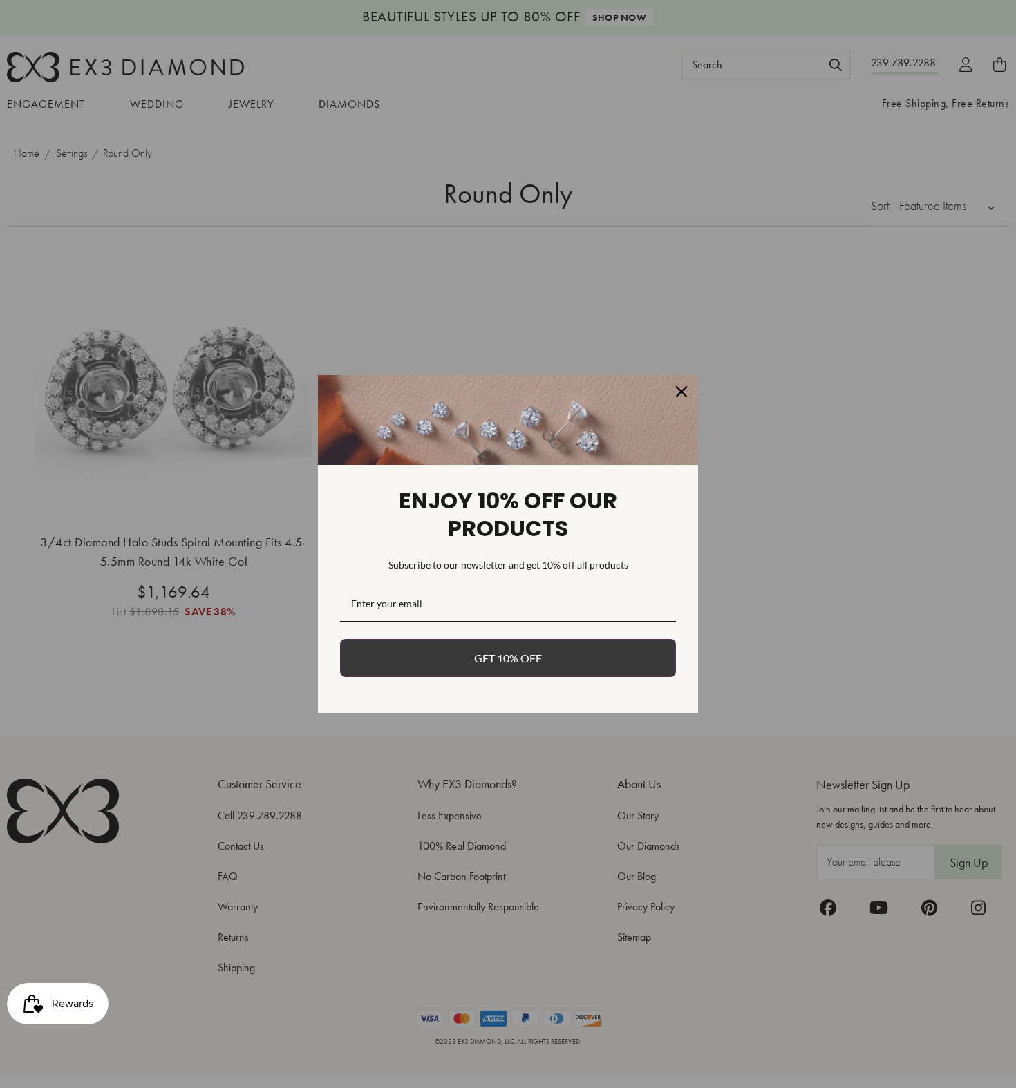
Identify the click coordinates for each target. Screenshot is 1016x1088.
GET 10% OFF (508, 658)
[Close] (681, 391)
